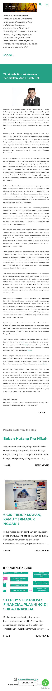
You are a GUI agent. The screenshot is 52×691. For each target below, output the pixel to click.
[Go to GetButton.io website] (45, 688)
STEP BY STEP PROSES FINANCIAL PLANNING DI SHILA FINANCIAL (25, 604)
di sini (21, 342)
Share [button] (41, 412)
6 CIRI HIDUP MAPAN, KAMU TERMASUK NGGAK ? (22, 519)
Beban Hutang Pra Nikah (25, 439)
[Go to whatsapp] (45, 682)
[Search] (40, 5)
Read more (42, 465)
